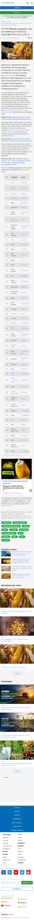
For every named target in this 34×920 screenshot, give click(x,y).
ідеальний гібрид (6, 506)
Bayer (4, 530)
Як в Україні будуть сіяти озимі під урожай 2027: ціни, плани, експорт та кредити (17, 16)
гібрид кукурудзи (19, 522)
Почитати (17, 815)
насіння (25, 526)
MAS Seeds (24, 530)
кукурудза (6, 522)
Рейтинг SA (16, 38)
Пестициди (6, 834)
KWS (20, 533)
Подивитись (17, 819)
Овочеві (20, 840)
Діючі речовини (17, 822)
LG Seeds (13, 530)
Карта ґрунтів (17, 826)
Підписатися (27, 882)
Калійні (20, 854)
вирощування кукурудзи (11, 526)
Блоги (8, 21)
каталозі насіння (8, 75)
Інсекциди (5, 843)
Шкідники (21, 843)
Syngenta (6, 537)
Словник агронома (17, 830)
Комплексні (21, 857)
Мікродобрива (22, 860)
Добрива (21, 846)
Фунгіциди (5, 840)
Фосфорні (20, 851)
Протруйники (6, 848)
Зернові (5, 857)
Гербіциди (5, 837)
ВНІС (22, 537)
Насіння (5, 854)
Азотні (19, 848)
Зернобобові (6, 860)
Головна (3, 21)
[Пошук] (27, 3)
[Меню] (32, 3)
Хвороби (21, 863)
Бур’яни (5, 851)
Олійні (4, 863)
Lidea (14, 537)
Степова (5, 540)
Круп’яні (20, 834)
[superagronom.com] (7, 3)
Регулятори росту (7, 846)
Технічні (20, 837)
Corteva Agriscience (9, 533)
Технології (17, 811)
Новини (17, 807)
